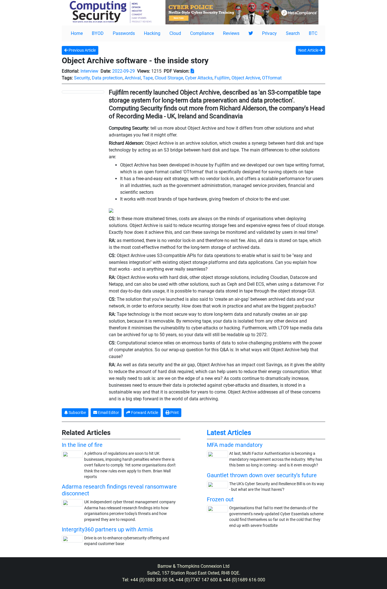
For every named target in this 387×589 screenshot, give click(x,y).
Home (77, 33)
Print (174, 412)
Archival (133, 78)
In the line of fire (82, 444)
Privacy (269, 33)
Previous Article (82, 50)
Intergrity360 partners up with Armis (107, 529)
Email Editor (108, 412)
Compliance (202, 33)
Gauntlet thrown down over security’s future (262, 475)
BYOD (98, 33)
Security (82, 78)
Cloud (175, 33)
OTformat (272, 78)
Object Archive (245, 78)
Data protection (107, 78)
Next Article (308, 50)
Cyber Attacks (198, 78)
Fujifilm (221, 78)
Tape (148, 78)
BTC (313, 33)
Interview (89, 71)
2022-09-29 (123, 71)
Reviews (231, 33)
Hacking (152, 33)
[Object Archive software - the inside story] (83, 91)
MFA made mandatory (234, 444)
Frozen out (220, 499)
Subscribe (77, 412)
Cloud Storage (169, 78)
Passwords (124, 33)
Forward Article (144, 412)
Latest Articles (229, 433)
